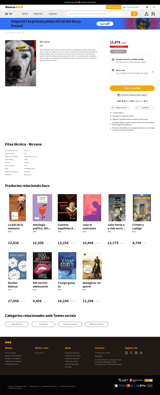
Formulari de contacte (102, 353)
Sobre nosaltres (10, 353)
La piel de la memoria (15, 227)
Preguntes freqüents (72, 353)
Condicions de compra (73, 356)
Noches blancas (13, 285)
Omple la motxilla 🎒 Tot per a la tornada (80, 2)
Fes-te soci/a (39, 353)
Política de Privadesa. (114, 364)
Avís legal (68, 367)
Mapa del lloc (34, 386)
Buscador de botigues (12, 358)
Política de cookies (71, 361)
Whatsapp (98, 356)
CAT (150, 7)
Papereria (38, 13)
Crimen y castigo (138, 227)
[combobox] (92, 13)
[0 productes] (153, 15)
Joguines (52, 13)
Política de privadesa (72, 358)
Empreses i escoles (11, 364)
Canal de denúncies (72, 364)
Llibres (25, 13)
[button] (146, 14)
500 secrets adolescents (40, 285)
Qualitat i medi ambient (13, 356)
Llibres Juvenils (10, 33)
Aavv (41, 45)
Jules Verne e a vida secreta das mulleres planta (116, 230)
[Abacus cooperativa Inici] (14, 8)
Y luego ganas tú (66, 285)
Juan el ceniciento (89, 227)
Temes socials (21, 33)
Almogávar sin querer (92, 285)
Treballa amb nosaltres (13, 361)
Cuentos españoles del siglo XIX (66, 228)
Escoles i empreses (113, 7)
